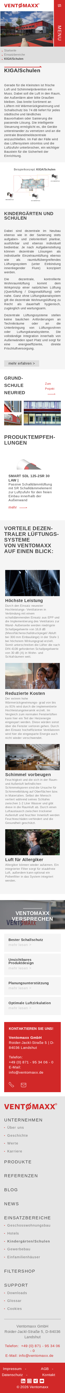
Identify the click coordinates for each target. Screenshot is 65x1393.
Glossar (14, 1301)
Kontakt (48, 1375)
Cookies (14, 1309)
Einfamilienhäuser (23, 1257)
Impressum (12, 1369)
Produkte (18, 1161)
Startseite (10, 50)
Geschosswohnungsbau (29, 1225)
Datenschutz (12, 1375)
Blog (11, 1189)
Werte (12, 1143)
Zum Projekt (49, 386)
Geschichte (17, 1135)
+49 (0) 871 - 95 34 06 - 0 (31, 1062)
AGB (45, 1369)
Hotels (13, 1233)
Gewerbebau (19, 1249)
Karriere (14, 1151)
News (11, 1203)
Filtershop (19, 1271)
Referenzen (21, 1175)
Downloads (17, 1293)
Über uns (15, 1127)
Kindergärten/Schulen (28, 1241)
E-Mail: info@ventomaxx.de (29, 1355)
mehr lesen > (19, 945)
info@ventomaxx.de (26, 1072)
